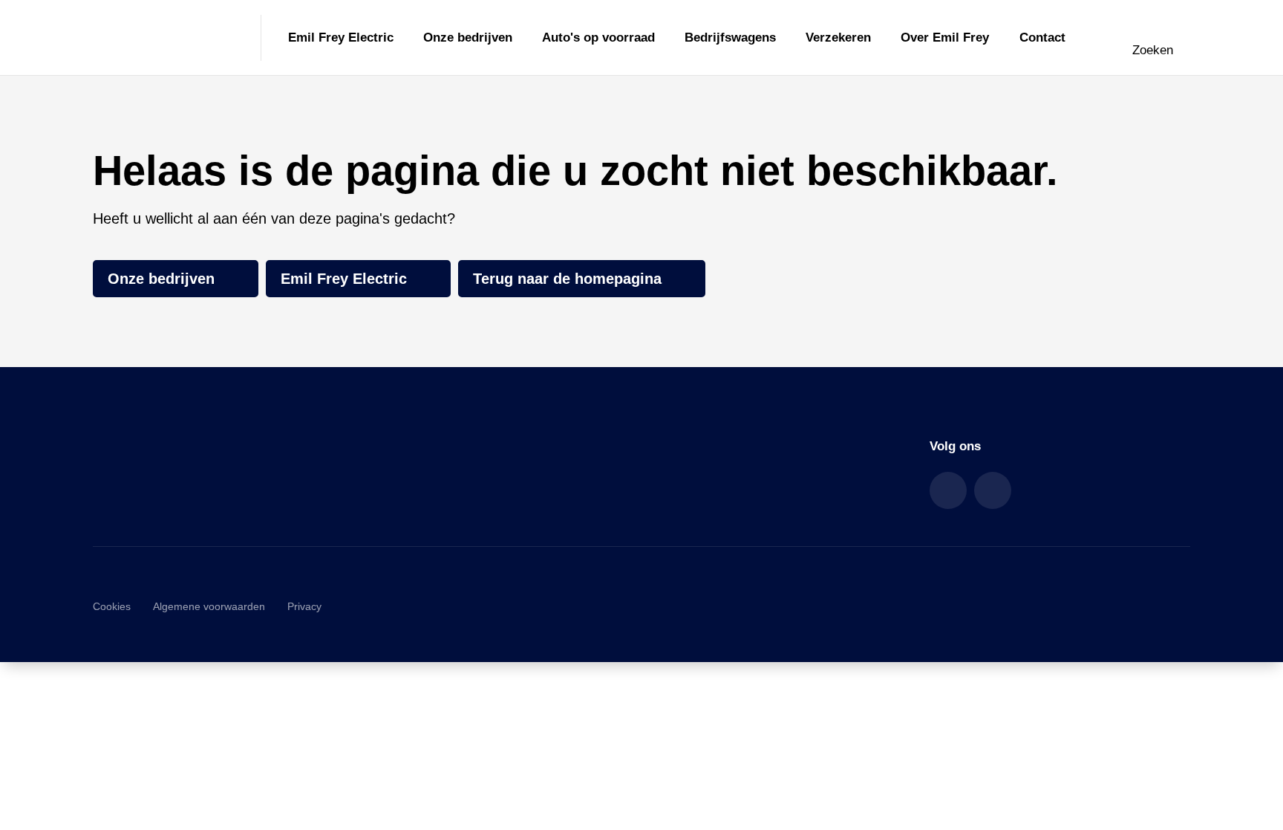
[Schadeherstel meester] (929, 606)
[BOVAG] (1035, 606)
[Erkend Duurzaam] (1140, 606)
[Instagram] (992, 490)
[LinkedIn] (948, 490)
